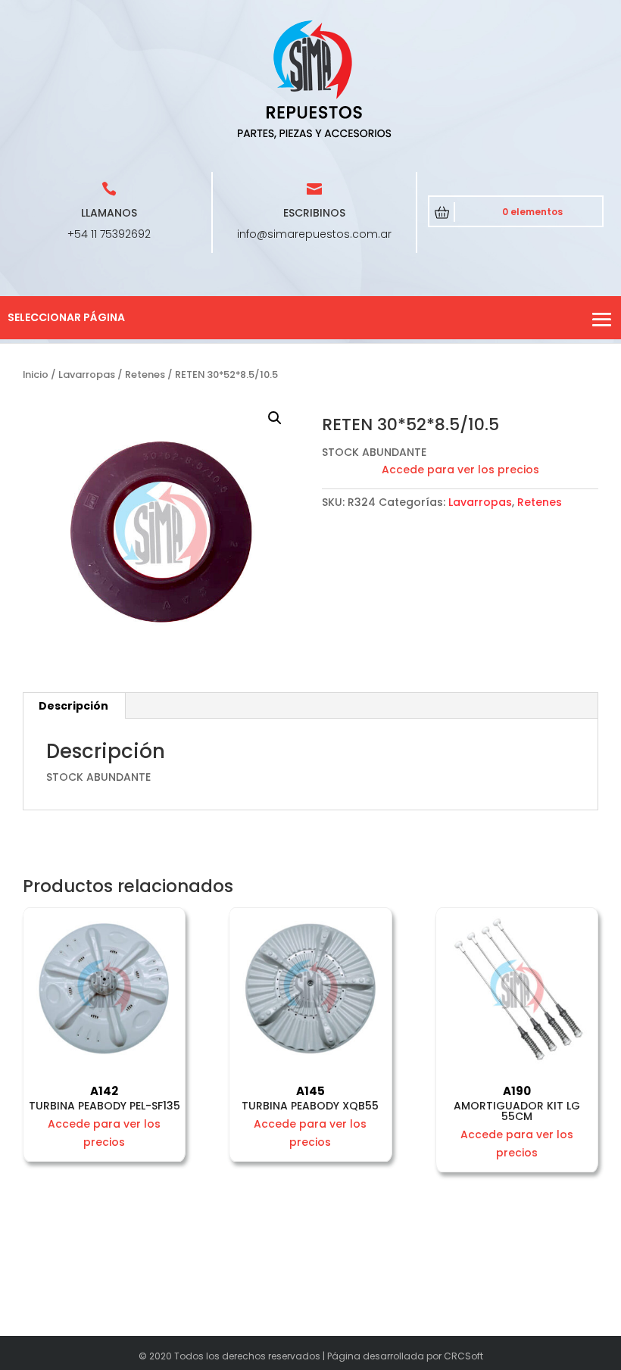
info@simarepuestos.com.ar (314, 234)
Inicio (35, 374)
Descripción (73, 705)
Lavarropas (86, 374)
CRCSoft (463, 1356)
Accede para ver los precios (460, 469)
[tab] (74, 706)
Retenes (145, 374)
